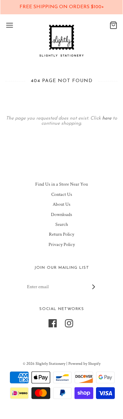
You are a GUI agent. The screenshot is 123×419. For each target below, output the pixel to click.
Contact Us (61, 194)
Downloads (61, 215)
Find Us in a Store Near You (61, 184)
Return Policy (61, 234)
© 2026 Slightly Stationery (44, 363)
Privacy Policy (62, 245)
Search (61, 224)
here (106, 118)
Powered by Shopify (84, 363)
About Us (61, 204)
